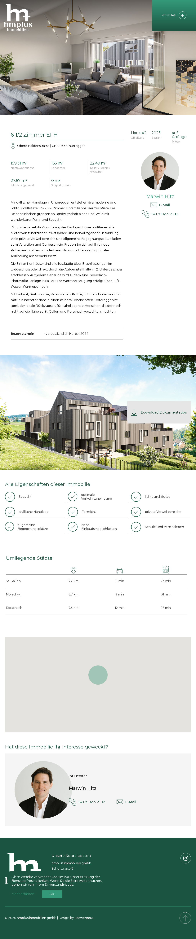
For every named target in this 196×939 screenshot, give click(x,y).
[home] (23, 17)
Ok (52, 894)
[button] (98, 675)
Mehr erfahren (23, 894)
